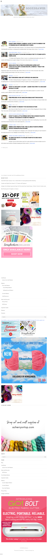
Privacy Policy (5, 301)
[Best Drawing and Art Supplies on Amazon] (4, 77)
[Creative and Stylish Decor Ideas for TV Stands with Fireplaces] (4, 54)
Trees (14, 124)
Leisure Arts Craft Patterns (7, 280)
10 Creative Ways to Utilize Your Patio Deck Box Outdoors (25, 138)
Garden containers (13, 135)
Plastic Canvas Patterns (18, 114)
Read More (41, 49)
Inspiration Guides (4, 307)
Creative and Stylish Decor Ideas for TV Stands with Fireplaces (27, 55)
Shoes (10, 104)
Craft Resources (5, 296)
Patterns (3, 283)
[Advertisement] (24, 30)
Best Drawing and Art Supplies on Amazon (23, 77)
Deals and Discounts (5, 299)
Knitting (18, 95)
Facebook (3, 313)
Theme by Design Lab (29, 550)
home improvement (13, 52)
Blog (2, 462)
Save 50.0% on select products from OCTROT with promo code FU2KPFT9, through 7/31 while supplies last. (22, 320)
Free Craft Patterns (6, 285)
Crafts (10, 114)
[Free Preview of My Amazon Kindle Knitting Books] (4, 97)
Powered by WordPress (19, 550)
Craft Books (3, 278)
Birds (10, 41)
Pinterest (3, 310)
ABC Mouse (4, 304)
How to (19, 52)
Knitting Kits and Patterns (8, 290)
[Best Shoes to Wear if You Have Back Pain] (4, 106)
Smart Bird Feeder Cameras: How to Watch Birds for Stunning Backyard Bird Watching (27, 44)
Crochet (11, 84)
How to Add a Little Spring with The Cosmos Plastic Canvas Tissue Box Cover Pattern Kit (27, 116)
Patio (24, 135)
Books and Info (12, 95)
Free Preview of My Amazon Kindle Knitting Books (26, 97)
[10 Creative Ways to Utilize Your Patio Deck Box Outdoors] (4, 137)
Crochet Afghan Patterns (7, 482)
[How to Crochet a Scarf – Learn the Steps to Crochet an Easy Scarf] (4, 87)
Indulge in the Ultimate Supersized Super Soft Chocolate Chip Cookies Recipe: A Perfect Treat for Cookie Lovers (26, 66)
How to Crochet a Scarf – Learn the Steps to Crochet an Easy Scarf (27, 87)
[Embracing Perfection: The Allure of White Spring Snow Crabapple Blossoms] (4, 127)
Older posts (5, 147)
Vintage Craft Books (5, 493)
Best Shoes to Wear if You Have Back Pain (23, 107)
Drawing (11, 75)
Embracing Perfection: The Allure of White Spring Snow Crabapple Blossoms (26, 127)
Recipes (14, 63)
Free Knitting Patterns (7, 287)
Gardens (14, 41)
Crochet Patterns (5, 293)
